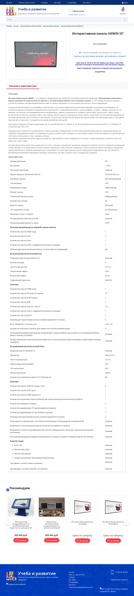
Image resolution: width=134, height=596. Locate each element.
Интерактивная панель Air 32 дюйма (52, 523)
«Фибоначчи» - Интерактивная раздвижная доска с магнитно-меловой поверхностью (21, 525)
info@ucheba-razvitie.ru (77, 15)
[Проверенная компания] (16, 584)
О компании (72, 2)
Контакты (86, 2)
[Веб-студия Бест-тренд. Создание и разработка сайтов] (114, 590)
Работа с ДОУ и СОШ (27, 2)
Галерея (44, 2)
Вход (126, 2)
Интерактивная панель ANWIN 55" (72, 26)
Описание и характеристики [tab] (23, 86)
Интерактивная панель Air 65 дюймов (83, 523)
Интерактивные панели (51, 26)
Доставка (57, 2)
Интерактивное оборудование (30, 26)
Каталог (9, 2)
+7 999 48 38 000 (77, 11)
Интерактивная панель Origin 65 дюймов (113, 523)
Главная (9, 26)
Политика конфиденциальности (81, 587)
